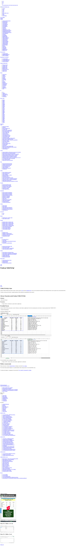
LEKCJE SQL (2, 436)
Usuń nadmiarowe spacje (6, 135)
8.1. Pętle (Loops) (5, 422)
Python (1, 250)
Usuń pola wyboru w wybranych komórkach (9, 179)
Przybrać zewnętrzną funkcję (6, 262)
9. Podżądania (4, 445)
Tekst (1, 124)
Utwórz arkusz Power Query (6, 260)
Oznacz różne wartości (6, 173)
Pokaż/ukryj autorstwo (5, 197)
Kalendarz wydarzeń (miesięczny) (7, 234)
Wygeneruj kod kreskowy (6, 202)
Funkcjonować (7, 461)
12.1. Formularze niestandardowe (7, 428)
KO (13, 5)
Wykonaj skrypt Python (6, 256)
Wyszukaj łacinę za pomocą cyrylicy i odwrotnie (10, 389)
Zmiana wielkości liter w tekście (7, 387)
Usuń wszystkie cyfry (5, 132)
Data (1, 161)
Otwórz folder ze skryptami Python (7, 252)
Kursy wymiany (4, 391)
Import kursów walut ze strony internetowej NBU (10, 458)
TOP (1, 264)
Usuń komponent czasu (6, 166)
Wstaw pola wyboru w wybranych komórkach (9, 178)
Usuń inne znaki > (5, 133)
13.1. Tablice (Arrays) (5, 431)
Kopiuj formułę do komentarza (7, 193)
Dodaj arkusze (4, 205)
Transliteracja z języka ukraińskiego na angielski (10, 390)
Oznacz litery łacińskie (6, 141)
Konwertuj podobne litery (6, 143)
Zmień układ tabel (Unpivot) (6, 460)
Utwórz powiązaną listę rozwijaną (7, 177)
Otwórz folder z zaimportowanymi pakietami (9, 254)
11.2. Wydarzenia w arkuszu (6, 427)
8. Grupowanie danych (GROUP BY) (8, 444)
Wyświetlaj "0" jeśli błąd (6, 187)
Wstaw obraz (4, 198)
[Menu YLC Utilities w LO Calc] (7, 532)
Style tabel (2, 211)
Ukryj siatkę (4, 240)
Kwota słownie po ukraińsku (6, 388)
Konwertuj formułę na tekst (6, 184)
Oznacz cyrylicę (4, 142)
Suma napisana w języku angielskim (8, 459)
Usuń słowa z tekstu (5, 140)
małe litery (4, 127)
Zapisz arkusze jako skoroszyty (7, 207)
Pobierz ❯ (2, 544)
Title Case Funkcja (5, 466)
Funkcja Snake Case (5, 463)
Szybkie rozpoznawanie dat (6, 165)
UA (3, 1)
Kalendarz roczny (5, 232)
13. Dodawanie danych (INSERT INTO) (8, 449)
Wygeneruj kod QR (5, 201)
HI (6, 5)
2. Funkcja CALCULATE (6, 454)
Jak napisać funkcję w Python (7, 471)
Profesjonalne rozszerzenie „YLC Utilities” (9, 469)
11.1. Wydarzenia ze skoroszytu (7, 426)
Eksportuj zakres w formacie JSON (7, 223)
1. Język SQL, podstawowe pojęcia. (8, 438)
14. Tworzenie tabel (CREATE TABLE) (8, 450)
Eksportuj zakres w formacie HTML (8, 225)
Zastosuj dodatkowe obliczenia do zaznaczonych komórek (11, 152)
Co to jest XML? (5, 474)
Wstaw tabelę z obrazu (6, 218)
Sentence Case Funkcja (6, 465)
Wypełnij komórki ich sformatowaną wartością (9, 155)
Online (3, 14)
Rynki (1, 72)
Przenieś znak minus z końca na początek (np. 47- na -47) (11, 157)
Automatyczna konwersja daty (7, 164)
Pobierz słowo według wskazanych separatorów (10, 139)
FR (11, 5)
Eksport (1, 220)
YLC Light (20, 370)
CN (8, 5)
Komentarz (2, 190)
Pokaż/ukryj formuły (5, 188)
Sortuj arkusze (4, 206)
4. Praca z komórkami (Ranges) (7, 417)
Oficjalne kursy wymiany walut (7, 217)
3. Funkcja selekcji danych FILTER (8, 455)
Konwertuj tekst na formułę (6, 185)
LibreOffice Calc (3, 313)
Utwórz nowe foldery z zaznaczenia (8, 248)
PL (14, 5)
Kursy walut (2, 98)
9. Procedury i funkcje (5, 424)
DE (5, 5)
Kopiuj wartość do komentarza (7, 192)
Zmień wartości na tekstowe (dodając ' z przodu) (10, 154)
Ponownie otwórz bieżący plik (7, 246)
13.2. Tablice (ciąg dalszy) (6, 432)
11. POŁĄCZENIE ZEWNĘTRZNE (8, 447)
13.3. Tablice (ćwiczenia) (6, 433)
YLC (3, 214)
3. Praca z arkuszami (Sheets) (7, 416)
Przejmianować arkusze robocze (7, 209)
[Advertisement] (7, 277)
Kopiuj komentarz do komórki (7, 194)
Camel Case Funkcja (5, 462)
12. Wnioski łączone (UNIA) (7, 448)
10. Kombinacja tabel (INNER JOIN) (8, 446)
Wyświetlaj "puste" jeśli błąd (6, 186)
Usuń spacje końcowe (5, 134)
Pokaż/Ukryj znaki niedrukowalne (7, 146)
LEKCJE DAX (2, 451)
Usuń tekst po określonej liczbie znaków (8, 138)
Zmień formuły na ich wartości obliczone (8, 153)
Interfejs (1, 237)
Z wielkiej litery (4, 129)
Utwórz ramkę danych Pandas (7, 226)
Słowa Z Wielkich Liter (6, 128)
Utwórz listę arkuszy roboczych (7, 208)
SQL (3, 12)
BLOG (1, 472)
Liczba (1, 150)
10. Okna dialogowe (5, 425)
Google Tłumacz (5, 148)
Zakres (1, 170)
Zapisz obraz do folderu (6, 200)
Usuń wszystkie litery (5, 131)
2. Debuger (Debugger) (6, 415)
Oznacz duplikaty (5, 174)
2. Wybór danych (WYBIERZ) (7, 439)
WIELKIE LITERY (5, 126)
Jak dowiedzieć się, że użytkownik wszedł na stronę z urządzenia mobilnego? (14, 478)
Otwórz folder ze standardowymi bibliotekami (9, 253)
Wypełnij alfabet (5, 144)
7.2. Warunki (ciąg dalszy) (6, 421)
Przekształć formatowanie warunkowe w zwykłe (10, 181)
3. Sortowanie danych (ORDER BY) (8, 440)
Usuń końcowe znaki (5, 137)
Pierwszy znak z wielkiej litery (7, 130)
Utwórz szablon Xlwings (6, 229)
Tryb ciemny (4, 242)
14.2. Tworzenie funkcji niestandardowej (8, 435)
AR (7, 5)
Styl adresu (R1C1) (5, 239)
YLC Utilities (4, 15)
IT (12, 5)
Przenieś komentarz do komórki (7, 195)
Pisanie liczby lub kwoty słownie (7, 160)
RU (3, 2)
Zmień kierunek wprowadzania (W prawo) (9, 241)
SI (0, 90)
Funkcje (1, 18)
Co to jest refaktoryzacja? (6, 476)
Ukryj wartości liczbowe (6, 159)
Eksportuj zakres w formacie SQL (7, 224)
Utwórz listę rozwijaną (6, 176)
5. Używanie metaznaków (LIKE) (7, 442)
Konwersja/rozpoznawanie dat (7, 163)
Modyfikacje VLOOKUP (4, 57)
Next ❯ (5, 385)
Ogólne (1, 19)
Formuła (1, 182)
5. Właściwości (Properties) (6, 418)
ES (2, 5)
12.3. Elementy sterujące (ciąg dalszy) (8, 429)
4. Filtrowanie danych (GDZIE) (7, 441)
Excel (3, 9)
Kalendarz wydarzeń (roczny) (7, 233)
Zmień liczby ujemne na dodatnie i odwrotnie (9, 156)
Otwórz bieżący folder (5, 247)
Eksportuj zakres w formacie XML (7, 222)
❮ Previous (2, 385)
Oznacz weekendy (5, 167)
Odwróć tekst (4, 145)
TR (17, 5)
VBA (3, 10)
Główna (3, 8)
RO (15, 5)
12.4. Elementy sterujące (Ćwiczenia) (8, 430)
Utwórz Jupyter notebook (6, 227)
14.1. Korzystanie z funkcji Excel (7, 434)
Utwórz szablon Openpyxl (6, 228)
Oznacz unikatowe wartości (6, 172)
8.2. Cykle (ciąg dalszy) (6, 423)
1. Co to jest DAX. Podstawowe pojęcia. (8, 453)
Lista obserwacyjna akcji (6, 235)
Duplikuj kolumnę (5, 261)
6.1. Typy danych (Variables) (6, 419)
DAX (3, 11)
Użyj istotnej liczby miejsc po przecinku (8, 158)
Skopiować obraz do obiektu (6, 199)
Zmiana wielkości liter (3, 63)
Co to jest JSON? (5, 475)
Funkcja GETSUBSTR (6, 468)
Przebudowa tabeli (5, 175)
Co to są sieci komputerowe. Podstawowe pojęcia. (10, 477)
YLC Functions (24, 370)
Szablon (1, 230)
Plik (1, 244)
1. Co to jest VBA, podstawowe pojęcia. (8, 414)
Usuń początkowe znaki (6, 136)
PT (10, 5)
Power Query (2, 258)
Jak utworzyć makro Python (6, 470)
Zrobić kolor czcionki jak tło (6, 180)
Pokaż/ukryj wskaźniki (6, 196)
